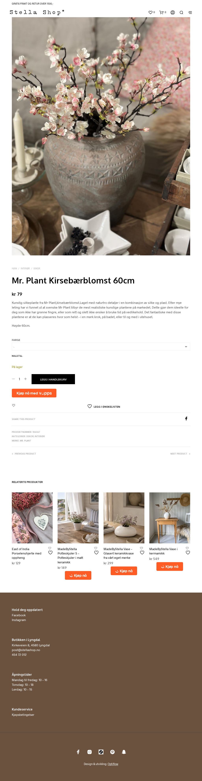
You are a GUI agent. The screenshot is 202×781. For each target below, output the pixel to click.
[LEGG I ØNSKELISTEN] (51, 551)
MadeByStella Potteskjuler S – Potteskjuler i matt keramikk (70, 555)
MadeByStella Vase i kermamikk (163, 551)
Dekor (37, 268)
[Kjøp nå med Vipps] (34, 393)
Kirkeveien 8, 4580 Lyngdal (31, 645)
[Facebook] (187, 419)
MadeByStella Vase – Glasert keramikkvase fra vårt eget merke (119, 553)
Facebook (19, 615)
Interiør (25, 268)
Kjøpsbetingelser (23, 714)
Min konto (140, 13)
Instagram (19, 620)
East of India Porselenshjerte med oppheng (26, 553)
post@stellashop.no (26, 650)
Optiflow (113, 764)
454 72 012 (19, 654)
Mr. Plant (25, 440)
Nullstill (17, 356)
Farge (16, 340)
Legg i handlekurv (53, 379)
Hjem (14, 268)
